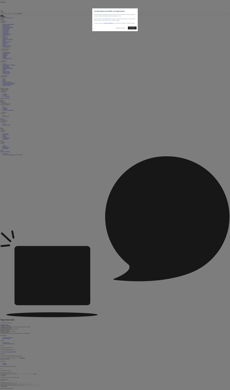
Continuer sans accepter (120, 28)
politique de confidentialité (108, 23)
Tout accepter (132, 27)
